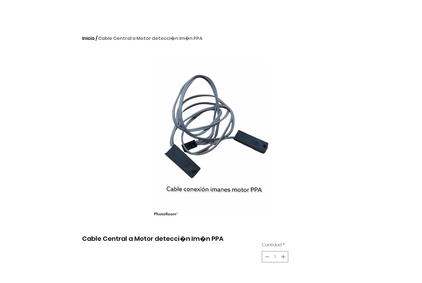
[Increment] (284, 256)
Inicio (88, 38)
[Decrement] (266, 256)
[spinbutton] (275, 256)
